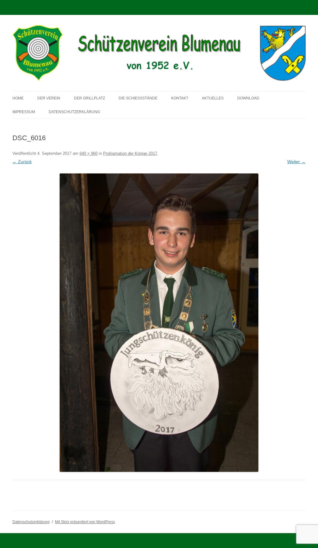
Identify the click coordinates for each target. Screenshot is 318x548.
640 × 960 (89, 153)
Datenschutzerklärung (74, 112)
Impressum (23, 112)
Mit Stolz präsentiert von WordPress (85, 522)
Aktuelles (213, 98)
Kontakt (179, 98)
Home (18, 98)
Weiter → (296, 161)
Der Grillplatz (89, 98)
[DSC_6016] (159, 322)
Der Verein (48, 98)
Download (248, 98)
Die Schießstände (138, 98)
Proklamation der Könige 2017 (130, 153)
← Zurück (22, 161)
